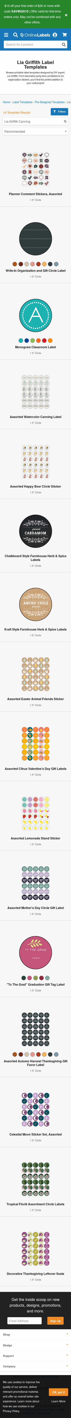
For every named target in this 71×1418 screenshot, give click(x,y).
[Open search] (63, 44)
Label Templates (22, 102)
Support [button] (8, 1356)
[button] (6, 35)
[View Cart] (64, 35)
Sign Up (55, 1321)
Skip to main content (14, 19)
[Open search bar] (15, 35)
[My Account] (54, 35)
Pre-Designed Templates (50, 102)
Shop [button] (6, 1334)
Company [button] (9, 1366)
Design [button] (7, 1345)
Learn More (58, 1401)
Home (6, 102)
